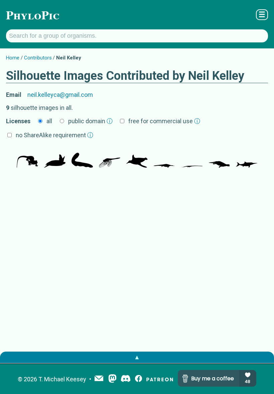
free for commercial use (164, 121)
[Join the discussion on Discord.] (125, 379)
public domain (90, 121)
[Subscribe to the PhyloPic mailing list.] (99, 379)
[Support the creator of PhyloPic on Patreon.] (159, 379)
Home (12, 58)
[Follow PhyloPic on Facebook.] (138, 379)
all (49, 121)
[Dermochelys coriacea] (54, 157)
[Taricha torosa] (27, 157)
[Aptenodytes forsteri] (137, 157)
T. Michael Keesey (62, 379)
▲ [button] (137, 357)
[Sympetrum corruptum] (109, 157)
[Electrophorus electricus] (82, 157)
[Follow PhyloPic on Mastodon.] (112, 379)
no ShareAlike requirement (54, 135)
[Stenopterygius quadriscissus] (246, 157)
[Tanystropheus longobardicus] (191, 157)
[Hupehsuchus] (164, 157)
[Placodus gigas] (219, 157)
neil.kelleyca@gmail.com (60, 94)
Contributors (38, 58)
